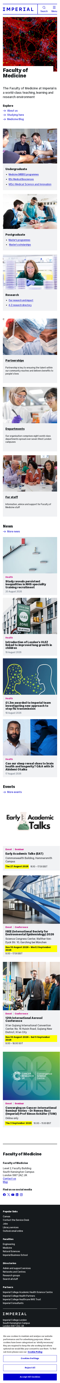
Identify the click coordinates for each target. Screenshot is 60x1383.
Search (44, 11)
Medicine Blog (15, 119)
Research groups (11, 1275)
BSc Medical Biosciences (21, 179)
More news (13, 531)
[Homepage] (20, 9)
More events (14, 792)
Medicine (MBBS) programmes (24, 174)
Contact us (9, 1178)
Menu (54, 11)
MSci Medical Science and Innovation (30, 184)
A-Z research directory (20, 305)
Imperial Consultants (13, 1303)
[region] (30, 1355)
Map (5, 1182)
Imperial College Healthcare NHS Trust (22, 1299)
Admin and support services (17, 1268)
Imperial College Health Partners (19, 1295)
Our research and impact (21, 300)
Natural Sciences (11, 1251)
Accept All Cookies (30, 1377)
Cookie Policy (35, 1352)
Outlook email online (13, 1230)
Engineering (9, 1244)
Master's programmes (19, 240)
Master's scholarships (20, 244)
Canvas (6, 1216)
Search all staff (10, 1279)
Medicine (7, 1247)
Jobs (5, 1223)
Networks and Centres (14, 1271)
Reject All (30, 1367)
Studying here (15, 114)
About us (12, 110)
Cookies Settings (30, 1358)
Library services (11, 1227)
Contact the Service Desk (16, 1220)
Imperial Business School (15, 1255)
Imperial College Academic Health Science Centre (28, 1292)
